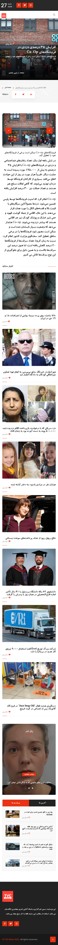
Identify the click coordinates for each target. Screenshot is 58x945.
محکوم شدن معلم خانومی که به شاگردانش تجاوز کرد (29, 783)
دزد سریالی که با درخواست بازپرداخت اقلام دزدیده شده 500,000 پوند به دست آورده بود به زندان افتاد (29, 430)
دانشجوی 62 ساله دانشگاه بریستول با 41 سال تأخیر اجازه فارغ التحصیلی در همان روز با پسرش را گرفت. (30, 593)
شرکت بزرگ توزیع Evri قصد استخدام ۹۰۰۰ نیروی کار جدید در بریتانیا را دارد (30, 650)
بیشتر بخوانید (29, 775)
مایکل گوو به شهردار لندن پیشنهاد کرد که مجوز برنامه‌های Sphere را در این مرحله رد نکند (37, 847)
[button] (7, 143)
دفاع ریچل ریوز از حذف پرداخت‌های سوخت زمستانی (30, 538)
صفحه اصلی (7, 87)
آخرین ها (42, 803)
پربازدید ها (16, 803)
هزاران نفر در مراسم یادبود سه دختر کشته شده (33, 485)
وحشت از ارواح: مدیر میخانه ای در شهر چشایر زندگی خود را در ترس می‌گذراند (38, 862)
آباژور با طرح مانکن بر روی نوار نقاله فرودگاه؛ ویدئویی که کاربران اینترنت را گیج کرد (37, 829)
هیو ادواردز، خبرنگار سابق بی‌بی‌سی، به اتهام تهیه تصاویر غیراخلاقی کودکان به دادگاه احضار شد (29, 373)
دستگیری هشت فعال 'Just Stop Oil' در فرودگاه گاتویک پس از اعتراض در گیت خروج (31, 707)
